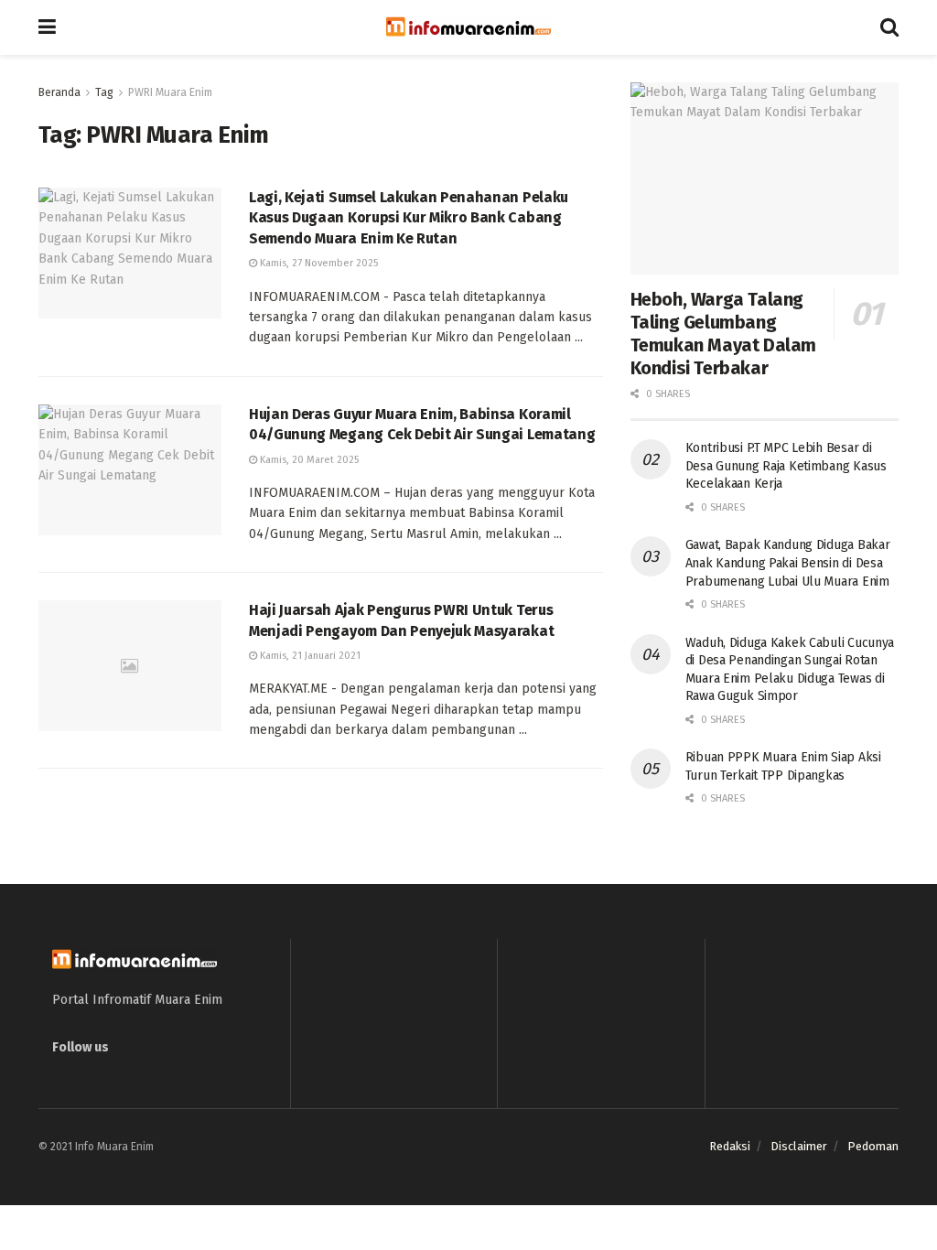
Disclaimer (798, 1146)
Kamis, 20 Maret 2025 (308, 460)
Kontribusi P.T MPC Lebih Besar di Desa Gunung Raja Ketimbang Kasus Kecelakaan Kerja (786, 465)
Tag (104, 92)
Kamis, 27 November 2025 (317, 263)
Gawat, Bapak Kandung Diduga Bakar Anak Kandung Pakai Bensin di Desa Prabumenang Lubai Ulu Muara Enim (787, 562)
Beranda (59, 92)
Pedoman (873, 1146)
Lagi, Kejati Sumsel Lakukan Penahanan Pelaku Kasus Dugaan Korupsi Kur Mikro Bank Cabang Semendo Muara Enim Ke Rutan (408, 218)
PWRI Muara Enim (170, 92)
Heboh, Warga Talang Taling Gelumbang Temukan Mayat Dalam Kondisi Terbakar (723, 333)
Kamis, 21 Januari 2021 (309, 656)
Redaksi (729, 1146)
